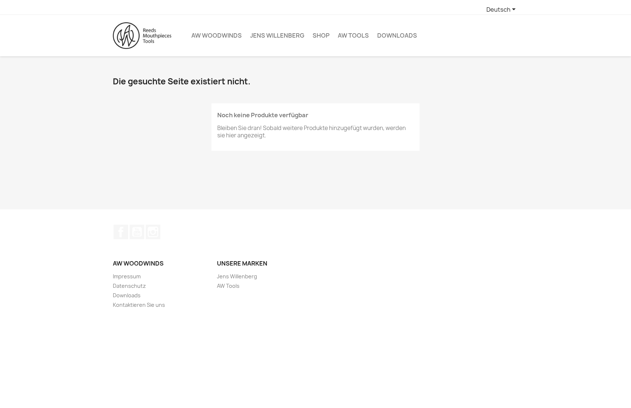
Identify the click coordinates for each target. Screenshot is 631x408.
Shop (321, 35)
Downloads (397, 35)
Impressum (127, 276)
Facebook (121, 232)
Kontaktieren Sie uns (139, 304)
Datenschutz (129, 285)
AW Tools (353, 35)
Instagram (153, 232)
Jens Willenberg (277, 35)
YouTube (137, 232)
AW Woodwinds (216, 35)
